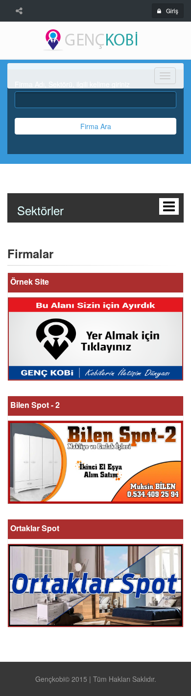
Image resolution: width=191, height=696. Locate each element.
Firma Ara (95, 126)
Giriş (172, 10)
